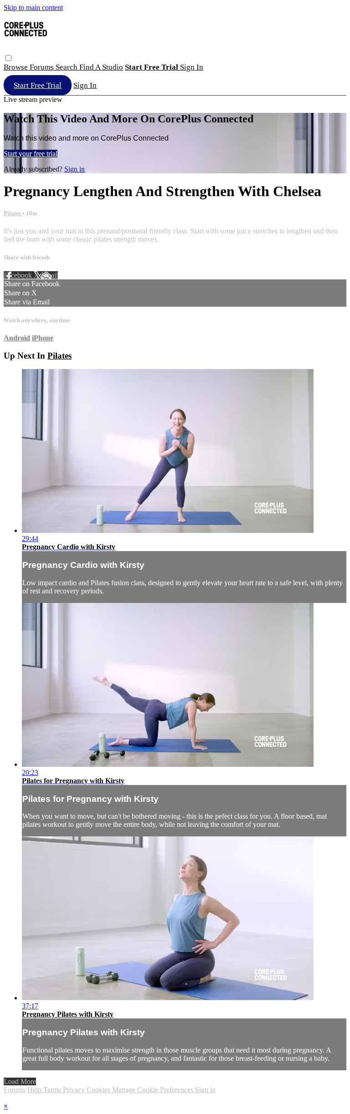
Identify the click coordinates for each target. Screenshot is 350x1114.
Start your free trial (30, 153)
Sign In (85, 85)
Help (35, 1090)
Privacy (75, 1090)
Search (67, 67)
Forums (43, 67)
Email (49, 275)
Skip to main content (33, 7)
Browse (17, 67)
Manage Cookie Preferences (153, 1090)
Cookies (99, 1090)
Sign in (191, 67)
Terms (53, 1090)
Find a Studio (101, 67)
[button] (8, 58)
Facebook (19, 275)
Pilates (13, 213)
